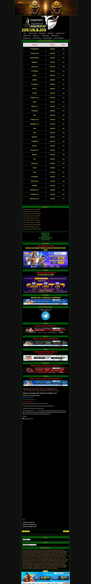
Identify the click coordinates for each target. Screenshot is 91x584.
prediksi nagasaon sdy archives (40, 550)
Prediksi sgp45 (50, 33)
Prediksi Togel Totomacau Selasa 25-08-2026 (31, 209)
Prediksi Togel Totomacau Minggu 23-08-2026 (31, 224)
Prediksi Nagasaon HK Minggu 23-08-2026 (31, 226)
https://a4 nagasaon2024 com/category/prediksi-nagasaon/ (56, 565)
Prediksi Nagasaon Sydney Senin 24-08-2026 (31, 222)
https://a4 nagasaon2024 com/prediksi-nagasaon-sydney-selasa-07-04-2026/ (50, 563)
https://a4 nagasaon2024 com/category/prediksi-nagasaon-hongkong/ (54, 552)
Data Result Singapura (47, 38)
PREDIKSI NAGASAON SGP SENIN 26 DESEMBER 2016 (40, 389)
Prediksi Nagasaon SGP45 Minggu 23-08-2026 (32, 228)
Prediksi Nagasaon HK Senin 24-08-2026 (31, 218)
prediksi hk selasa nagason (35, 556)
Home (24, 33)
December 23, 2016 (31, 390)
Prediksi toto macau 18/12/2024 (51, 568)
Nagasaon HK (26, 38)
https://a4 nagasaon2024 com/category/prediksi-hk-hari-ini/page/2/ (45, 551)
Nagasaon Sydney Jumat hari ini (47, 556)
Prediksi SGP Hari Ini (60, 33)
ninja (25, 390)
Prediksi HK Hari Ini (27, 35)
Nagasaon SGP (54, 35)
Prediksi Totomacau (32, 33)
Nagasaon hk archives (57, 567)
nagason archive (42, 568)
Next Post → (66, 531)
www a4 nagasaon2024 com (28, 550)
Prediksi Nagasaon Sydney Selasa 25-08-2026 (32, 213)
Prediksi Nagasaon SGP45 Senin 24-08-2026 (31, 220)
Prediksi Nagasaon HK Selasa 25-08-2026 (31, 211)
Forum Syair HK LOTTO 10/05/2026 (36, 559)
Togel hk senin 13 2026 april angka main (43, 561)
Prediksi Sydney (42, 33)
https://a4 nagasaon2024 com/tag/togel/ (30, 564)
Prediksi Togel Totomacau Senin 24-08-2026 (31, 215)
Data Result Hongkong (58, 38)
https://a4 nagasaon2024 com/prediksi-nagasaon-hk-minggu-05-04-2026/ (52, 564)
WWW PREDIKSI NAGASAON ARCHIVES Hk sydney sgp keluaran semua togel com (39, 554)
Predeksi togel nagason (27, 551)
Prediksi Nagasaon (45, 35)
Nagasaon (35, 35)
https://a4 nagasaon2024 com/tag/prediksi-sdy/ (56, 550)
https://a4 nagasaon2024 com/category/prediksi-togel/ (47, 560)
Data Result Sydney (37, 38)
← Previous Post (26, 531)
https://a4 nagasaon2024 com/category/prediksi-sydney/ (33, 565)
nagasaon (29, 395)
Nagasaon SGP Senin (47, 390)
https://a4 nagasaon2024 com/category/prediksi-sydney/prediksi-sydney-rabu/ (37, 567)
